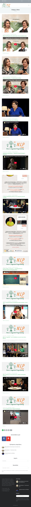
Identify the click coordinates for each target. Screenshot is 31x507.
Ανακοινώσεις (14, 34)
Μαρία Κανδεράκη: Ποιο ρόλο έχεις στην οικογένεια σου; (15, 35)
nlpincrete (9, 34)
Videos (12, 34)
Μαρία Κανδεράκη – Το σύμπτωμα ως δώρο (12, 78)
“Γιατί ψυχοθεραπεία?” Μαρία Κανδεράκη (11, 408)
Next (11, 430)
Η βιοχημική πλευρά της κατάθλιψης (10, 120)
